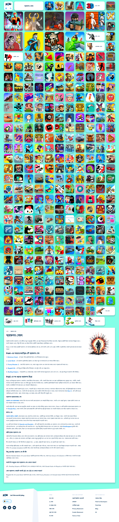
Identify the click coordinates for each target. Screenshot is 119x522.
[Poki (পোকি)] (8, 4)
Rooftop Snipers (13, 372)
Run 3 (69, 391)
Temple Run (12, 408)
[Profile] (6, 8)
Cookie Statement (77, 512)
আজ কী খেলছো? (10, 8)
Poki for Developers (101, 501)
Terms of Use (76, 515)
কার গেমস (51, 498)
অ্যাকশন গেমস (13, 331)
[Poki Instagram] (9, 507)
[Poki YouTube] (14, 507)
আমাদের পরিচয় (98, 498)
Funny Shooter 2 (13, 364)
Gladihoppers (67, 426)
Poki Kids (98, 505)
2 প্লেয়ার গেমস (52, 505)
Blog (96, 508)
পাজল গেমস (51, 508)
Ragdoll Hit (11, 368)
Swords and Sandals (26, 424)
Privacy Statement (77, 508)
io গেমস (51, 501)
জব (96, 512)
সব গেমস (51, 515)
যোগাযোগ (74, 501)
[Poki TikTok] (4, 507)
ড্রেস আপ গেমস (52, 512)
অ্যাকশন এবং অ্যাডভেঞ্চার (12, 400)
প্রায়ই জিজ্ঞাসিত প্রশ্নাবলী (78, 498)
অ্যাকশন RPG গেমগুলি (12, 416)
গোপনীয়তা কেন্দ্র (75, 505)
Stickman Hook (12, 357)
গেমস (7, 331)
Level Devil (11, 361)
